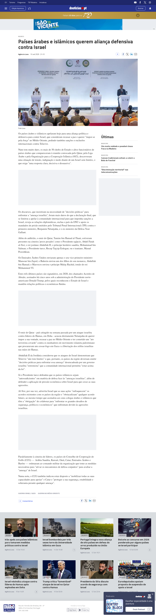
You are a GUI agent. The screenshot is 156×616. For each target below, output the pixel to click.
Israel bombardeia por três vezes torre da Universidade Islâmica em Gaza (57, 542)
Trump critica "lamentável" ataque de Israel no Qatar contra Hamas (57, 584)
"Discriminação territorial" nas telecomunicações (114, 171)
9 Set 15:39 (20, 591)
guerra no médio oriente (49, 493)
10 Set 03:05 (58, 591)
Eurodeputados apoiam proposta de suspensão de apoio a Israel (132, 584)
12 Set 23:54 (96, 591)
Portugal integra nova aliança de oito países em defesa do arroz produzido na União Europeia (96, 544)
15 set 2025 (37, 54)
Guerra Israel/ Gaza (26, 493)
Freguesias (22, 2)
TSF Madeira (32, 2)
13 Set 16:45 (20, 549)
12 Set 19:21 (96, 552)
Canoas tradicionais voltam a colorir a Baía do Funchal (118, 159)
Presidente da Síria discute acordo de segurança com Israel (94, 584)
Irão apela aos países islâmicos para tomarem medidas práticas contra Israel (21, 542)
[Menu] (6, 8)
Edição (18, 8)
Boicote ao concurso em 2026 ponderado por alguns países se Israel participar (133, 542)
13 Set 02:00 (133, 549)
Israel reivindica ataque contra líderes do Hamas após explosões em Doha (21, 584)
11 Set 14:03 (133, 591)
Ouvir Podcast (139, 609)
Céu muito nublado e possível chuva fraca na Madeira (117, 147)
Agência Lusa (9, 549)
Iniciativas (43, 2)
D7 (6, 2)
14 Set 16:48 (58, 549)
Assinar (140, 8)
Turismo (12, 2)
